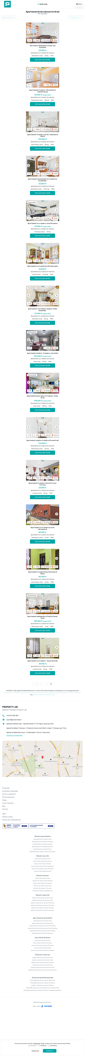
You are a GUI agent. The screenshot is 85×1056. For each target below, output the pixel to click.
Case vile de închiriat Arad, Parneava (42, 945)
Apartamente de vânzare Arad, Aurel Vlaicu (42, 851)
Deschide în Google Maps (14, 735)
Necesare (33, 1045)
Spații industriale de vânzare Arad (42, 900)
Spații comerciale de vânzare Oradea (42, 908)
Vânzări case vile (42, 856)
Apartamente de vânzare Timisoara (42, 841)
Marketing (53, 1045)
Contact (5, 809)
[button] (81, 17)
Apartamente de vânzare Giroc (42, 849)
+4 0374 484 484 (12, 715)
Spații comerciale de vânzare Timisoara (42, 903)
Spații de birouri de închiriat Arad (42, 965)
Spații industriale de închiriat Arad (42, 957)
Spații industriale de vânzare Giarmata (42, 910)
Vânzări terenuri (42, 875)
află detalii (36, 1043)
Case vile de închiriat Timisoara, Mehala (42, 950)
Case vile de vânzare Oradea (42, 863)
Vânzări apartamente (42, 836)
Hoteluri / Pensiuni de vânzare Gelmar (42, 985)
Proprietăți (5, 788)
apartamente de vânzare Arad (14, 692)
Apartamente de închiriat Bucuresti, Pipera (42, 930)
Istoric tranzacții (7, 803)
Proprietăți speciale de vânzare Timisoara (42, 983)
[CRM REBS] (46, 1006)
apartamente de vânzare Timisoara (69, 692)
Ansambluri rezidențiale (10, 791)
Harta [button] (55, 40)
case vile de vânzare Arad (49, 692)
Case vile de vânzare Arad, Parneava (42, 868)
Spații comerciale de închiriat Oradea (43, 962)
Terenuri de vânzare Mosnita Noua (42, 880)
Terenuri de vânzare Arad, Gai (42, 885)
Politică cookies (7, 817)
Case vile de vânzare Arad (42, 858)
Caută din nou (9, 17)
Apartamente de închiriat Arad (42, 921)
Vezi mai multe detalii (42, 60)
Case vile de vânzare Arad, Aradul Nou (42, 866)
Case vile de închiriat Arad (42, 940)
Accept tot (49, 1051)
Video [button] (38, 40)
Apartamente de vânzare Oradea (42, 844)
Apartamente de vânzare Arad (42, 839)
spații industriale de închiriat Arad (44, 694)
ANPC (4, 814)
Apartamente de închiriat (42, 918)
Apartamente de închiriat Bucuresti (42, 923)
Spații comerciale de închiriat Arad (42, 960)
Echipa (4, 800)
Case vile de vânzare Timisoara (42, 861)
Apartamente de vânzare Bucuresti (42, 846)
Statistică (43, 1045)
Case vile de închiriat (42, 938)
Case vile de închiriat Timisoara (42, 943)
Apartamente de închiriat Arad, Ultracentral (42, 926)
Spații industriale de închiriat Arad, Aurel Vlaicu (43, 970)
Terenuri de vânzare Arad (42, 878)
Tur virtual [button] (46, 40)
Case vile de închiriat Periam (42, 948)
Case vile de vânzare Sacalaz (42, 871)
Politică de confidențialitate (11, 820)
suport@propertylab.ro (14, 720)
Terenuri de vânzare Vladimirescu (43, 890)
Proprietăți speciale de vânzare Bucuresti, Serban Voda (42, 988)
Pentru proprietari (8, 797)
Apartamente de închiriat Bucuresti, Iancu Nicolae (42, 928)
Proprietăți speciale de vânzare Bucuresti (42, 980)
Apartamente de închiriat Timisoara (42, 933)
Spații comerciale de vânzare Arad (42, 898)
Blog (3, 806)
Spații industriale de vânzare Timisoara (42, 905)
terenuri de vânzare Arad (32, 692)
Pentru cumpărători (9, 794)
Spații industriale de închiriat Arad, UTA (42, 967)
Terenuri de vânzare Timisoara (42, 888)
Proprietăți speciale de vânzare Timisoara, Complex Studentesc (42, 990)
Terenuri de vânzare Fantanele (42, 883)
